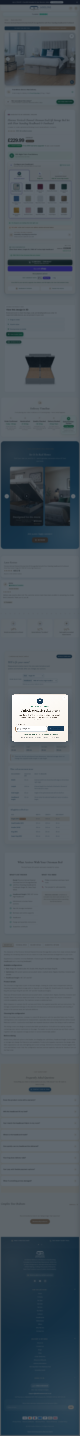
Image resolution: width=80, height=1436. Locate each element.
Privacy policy (55, 737)
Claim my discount (55, 729)
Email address (20, 724)
